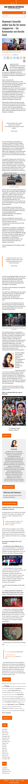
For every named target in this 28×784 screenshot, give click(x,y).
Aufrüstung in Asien (19, 683)
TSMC (12, 708)
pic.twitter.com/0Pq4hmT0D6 (16, 651)
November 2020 (6, 758)
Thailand (4, 708)
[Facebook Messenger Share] (14, 58)
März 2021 (4, 752)
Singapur (19, 702)
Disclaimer (12, 780)
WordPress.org (5, 773)
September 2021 (6, 741)
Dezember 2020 (6, 757)
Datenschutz (6, 780)
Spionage (10, 704)
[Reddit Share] (21, 58)
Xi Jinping (7, 713)
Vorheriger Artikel (15, 428)
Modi (16, 694)
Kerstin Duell (7, 54)
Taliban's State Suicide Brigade (7, 706)
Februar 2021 (5, 753)
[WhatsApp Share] (11, 58)
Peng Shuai (20, 700)
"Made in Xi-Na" (5, 683)
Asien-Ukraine (12, 683)
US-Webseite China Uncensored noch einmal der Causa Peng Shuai (13, 612)
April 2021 (4, 750)
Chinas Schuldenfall (18, 686)
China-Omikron (12, 686)
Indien (9, 690)
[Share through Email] (24, 58)
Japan (20, 690)
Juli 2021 (4, 745)
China (12, 524)
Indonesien (14, 690)
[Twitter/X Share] (8, 58)
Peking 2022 (15, 700)
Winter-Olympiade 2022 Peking (16, 710)
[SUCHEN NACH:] (14, 16)
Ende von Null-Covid (10, 688)
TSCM (9, 708)
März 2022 (4, 731)
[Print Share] (24, 61)
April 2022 (4, 729)
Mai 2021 (4, 748)
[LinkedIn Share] (17, 58)
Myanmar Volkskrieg (15, 696)
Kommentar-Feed (6, 771)
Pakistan (10, 700)
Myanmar (21, 694)
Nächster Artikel (13, 430)
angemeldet (11, 495)
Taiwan (21, 704)
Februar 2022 (5, 732)
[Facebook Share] (4, 58)
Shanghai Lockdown (11, 702)
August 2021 (5, 743)
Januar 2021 (5, 755)
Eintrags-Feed (5, 769)
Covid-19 (4, 688)
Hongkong (18, 688)
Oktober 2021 (5, 739)
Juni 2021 (4, 746)
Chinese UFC (24, 686)
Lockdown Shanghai (6, 692)
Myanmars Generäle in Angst (6, 696)
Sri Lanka (16, 704)
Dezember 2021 (6, 736)
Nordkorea (18, 698)
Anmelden (4, 768)
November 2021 (6, 738)
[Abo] (16, 3)
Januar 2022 (5, 734)
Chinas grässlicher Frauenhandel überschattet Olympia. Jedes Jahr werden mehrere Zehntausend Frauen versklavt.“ (13, 592)
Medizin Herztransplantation (16, 692)
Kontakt (22, 780)
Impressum (18, 780)
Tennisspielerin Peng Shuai (17, 706)
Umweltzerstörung (16, 708)
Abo (16, 1)
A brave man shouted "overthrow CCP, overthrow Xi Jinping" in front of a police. (14, 523)
